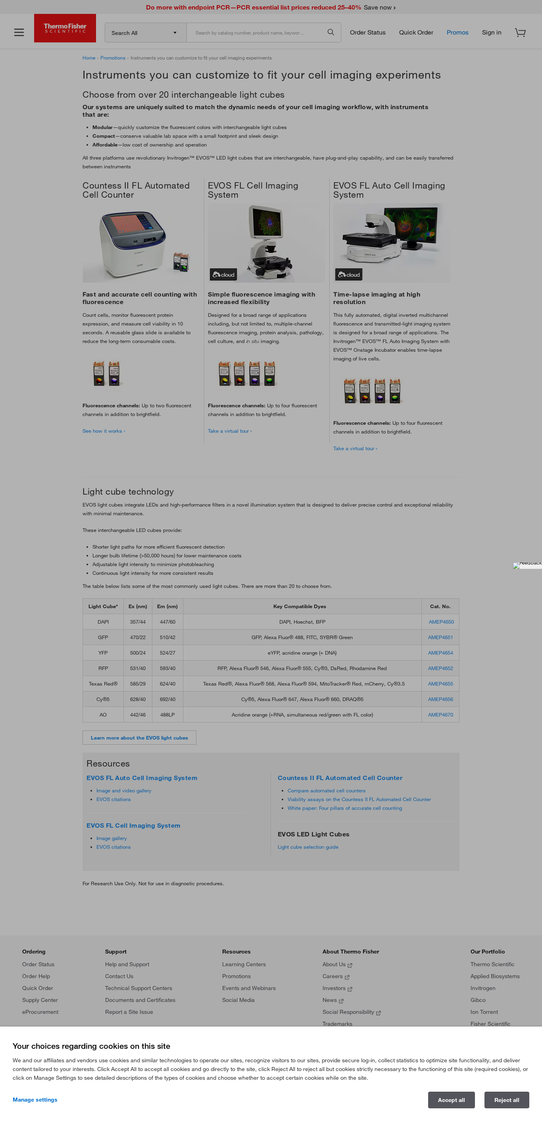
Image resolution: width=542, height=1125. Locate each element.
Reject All (506, 1100)
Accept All (451, 1100)
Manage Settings (35, 1099)
